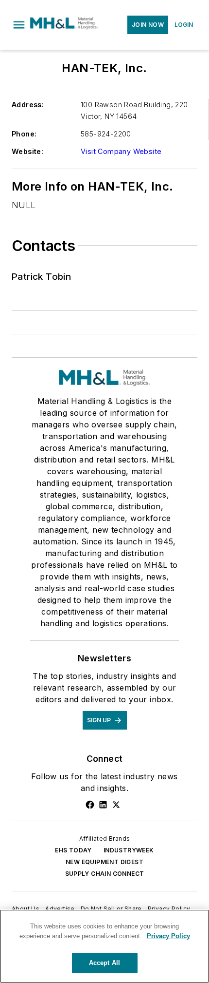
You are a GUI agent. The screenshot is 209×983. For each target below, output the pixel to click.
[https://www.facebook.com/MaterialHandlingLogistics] (90, 805)
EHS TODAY (73, 850)
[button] (19, 25)
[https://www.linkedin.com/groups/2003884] (103, 805)
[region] (104, 946)
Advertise (60, 908)
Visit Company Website (121, 151)
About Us (25, 908)
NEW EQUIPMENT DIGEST (104, 862)
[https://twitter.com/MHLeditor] (116, 805)
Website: (27, 151)
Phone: (24, 134)
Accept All (104, 962)
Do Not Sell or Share (111, 908)
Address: (28, 104)
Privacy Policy (169, 908)
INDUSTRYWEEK (129, 850)
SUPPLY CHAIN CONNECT (104, 873)
